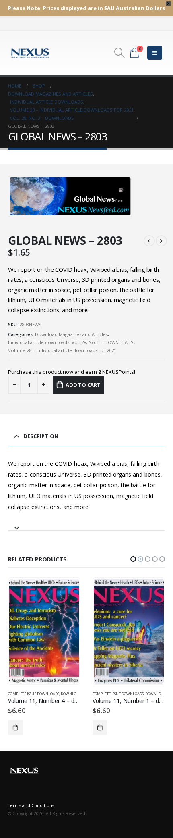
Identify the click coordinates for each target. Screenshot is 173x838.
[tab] (86, 524)
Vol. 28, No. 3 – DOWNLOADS (103, 342)
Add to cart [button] (15, 727)
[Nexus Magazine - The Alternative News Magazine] (30, 53)
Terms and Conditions (31, 805)
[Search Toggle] (119, 53)
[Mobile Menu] (154, 53)
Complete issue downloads (33, 693)
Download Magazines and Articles (71, 334)
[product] (44, 631)
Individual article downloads (38, 342)
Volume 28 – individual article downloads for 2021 (62, 350)
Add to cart (83, 384)
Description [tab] (40, 436)
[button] (133, 559)
